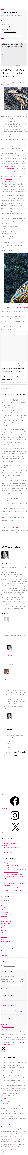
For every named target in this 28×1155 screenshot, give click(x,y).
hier (17, 206)
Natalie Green (4, 955)
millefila (3, 925)
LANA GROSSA (13, 169)
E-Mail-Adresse (5, 985)
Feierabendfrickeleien (7, 948)
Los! (2, 9)
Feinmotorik (4, 946)
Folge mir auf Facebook (8, 1005)
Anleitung (18, 82)
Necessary (5, 1101)
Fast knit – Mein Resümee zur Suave (13, 850)
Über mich (7, 27)
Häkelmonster (4, 912)
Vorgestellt (11, 82)
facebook (13, 324)
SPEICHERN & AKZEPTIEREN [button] (10, 1149)
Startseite (7, 24)
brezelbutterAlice (8, 874)
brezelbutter (4, 907)
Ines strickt (4, 930)
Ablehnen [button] (4, 1045)
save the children (8, 166)
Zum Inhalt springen (7, 2)
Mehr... (9, 1045)
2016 (2, 54)
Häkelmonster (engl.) (6, 914)
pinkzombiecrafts (21, 307)
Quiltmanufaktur (5, 910)
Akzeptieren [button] (20, 1042)
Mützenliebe (7, 845)
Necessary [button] (4, 1098)
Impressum (7, 29)
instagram (9, 179)
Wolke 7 (3, 934)
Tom (5, 627)
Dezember (3, 57)
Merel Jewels (4, 928)
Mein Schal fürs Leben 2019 (11, 847)
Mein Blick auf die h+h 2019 (11, 852)
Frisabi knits (4, 953)
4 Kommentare (17, 81)
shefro (2, 932)
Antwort (6, 644)
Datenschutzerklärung (10, 32)
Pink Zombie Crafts (6, 941)
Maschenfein (4, 905)
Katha (5, 888)
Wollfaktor (3, 903)
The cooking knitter (6, 919)
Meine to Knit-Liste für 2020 (11, 843)
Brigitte (3, 169)
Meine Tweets (5, 1024)
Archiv (2, 965)
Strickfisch (3, 950)
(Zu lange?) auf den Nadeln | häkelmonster (15, 863)
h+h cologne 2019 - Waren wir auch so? (14, 869)
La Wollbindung (5, 900)
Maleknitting (4, 916)
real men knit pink (5, 923)
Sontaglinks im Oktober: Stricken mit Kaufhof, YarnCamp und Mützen (15, 876)
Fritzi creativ (4, 937)
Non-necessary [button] (5, 1124)
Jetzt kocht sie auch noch (7, 944)
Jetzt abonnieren (4, 988)
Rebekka (12, 81)
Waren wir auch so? (6, 921)
